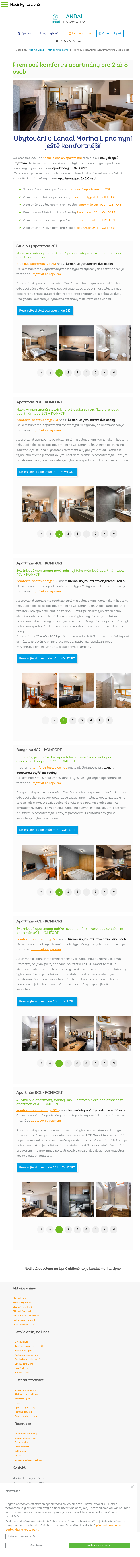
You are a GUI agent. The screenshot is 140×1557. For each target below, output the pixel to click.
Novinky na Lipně (58, 50)
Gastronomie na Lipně (26, 1416)
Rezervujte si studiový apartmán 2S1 (44, 310)
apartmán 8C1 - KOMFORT (96, 228)
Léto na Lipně (81, 33)
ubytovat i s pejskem (46, 274)
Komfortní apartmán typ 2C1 (37, 420)
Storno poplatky (23, 1447)
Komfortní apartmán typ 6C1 (37, 939)
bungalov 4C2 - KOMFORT (96, 212)
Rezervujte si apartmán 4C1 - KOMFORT (47, 658)
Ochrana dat (21, 1442)
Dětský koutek (22, 1342)
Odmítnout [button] (36, 1545)
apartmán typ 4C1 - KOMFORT (100, 205)
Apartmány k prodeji (25, 1408)
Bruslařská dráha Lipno (24, 1325)
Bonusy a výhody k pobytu (28, 1460)
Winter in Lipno (22, 1399)
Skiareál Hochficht (22, 1307)
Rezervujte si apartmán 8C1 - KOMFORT (47, 1167)
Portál (18, 1456)
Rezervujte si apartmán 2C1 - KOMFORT (47, 472)
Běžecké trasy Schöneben (26, 1316)
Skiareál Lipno (20, 1298)
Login (17, 1403)
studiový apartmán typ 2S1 (90, 189)
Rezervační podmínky (26, 1434)
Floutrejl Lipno (22, 1373)
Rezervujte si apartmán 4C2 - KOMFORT (47, 829)
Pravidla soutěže (23, 1412)
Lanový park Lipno (24, 1364)
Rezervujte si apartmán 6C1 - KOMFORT (47, 1001)
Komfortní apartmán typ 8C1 (37, 1110)
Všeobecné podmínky (25, 1438)
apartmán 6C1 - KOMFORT (96, 220)
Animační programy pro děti (29, 1346)
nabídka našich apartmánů (62, 158)
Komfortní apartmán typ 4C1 (37, 581)
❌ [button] (132, 1487)
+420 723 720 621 (71, 41)
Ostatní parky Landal (25, 1390)
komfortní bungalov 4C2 (49, 767)
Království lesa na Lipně (27, 1355)
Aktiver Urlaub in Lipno (26, 1394)
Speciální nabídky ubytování (41, 33)
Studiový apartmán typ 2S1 (36, 264)
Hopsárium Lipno (23, 1351)
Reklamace (20, 1451)
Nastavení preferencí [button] (21, 1536)
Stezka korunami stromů (27, 1359)
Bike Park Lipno (22, 1368)
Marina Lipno (36, 50)
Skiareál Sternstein (22, 1311)
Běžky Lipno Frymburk (24, 1320)
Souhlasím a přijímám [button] (99, 1545)
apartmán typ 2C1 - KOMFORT (94, 197)
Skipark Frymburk (22, 1303)
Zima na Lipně (112, 33)
